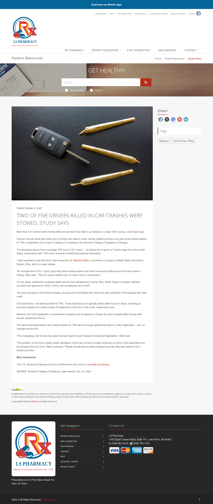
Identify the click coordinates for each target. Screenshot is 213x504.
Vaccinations (167, 50)
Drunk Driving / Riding (183, 140)
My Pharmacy (74, 50)
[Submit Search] (145, 82)
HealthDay (34, 401)
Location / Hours (159, 13)
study (135, 231)
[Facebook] (198, 13)
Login (192, 13)
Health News (77, 90)
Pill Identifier (124, 13)
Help (111, 13)
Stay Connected (138, 50)
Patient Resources (105, 50)
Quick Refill (141, 13)
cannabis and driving (98, 364)
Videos (99, 90)
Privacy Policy (67, 466)
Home (158, 58)
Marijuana (164, 140)
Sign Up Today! (178, 13)
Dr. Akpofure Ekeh (79, 260)
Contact (190, 50)
